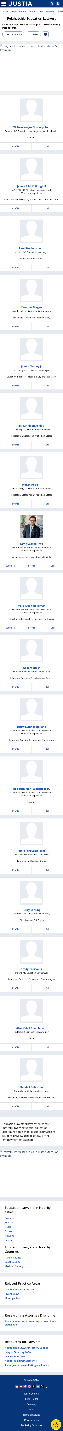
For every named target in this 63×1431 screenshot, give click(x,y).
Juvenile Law (12, 1293)
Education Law (36, 11)
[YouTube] (21, 1386)
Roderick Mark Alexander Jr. (31, 788)
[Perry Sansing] (31, 893)
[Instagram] (29, 1386)
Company (32, 1404)
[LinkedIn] (16, 1386)
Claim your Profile (15, 1356)
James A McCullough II (31, 186)
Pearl (8, 1226)
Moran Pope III (31, 484)
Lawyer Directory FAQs (18, 1352)
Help (31, 1409)
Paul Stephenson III (31, 248)
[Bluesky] (38, 1386)
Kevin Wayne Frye (31, 543)
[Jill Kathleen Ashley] (31, 408)
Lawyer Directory (18, 11)
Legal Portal (31, 1399)
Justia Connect (31, 1393)
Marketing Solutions (31, 1425)
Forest (8, 1231)
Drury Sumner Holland (31, 726)
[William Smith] (31, 650)
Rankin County (13, 1257)
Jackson (9, 1240)
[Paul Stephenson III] (31, 231)
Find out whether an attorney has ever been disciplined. (30, 1323)
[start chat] (56, 1424)
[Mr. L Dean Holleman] (31, 588)
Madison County (14, 1266)
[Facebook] (25, 1386)
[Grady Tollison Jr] (31, 952)
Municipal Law (13, 1298)
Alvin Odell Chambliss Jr (31, 1028)
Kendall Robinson (31, 1087)
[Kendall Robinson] (31, 1070)
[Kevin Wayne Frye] (31, 526)
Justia (5, 11)
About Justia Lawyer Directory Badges (26, 1347)
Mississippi (50, 11)
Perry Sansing (32, 910)
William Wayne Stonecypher (31, 127)
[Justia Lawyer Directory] (46, 1386)
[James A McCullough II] (31, 169)
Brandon (10, 1218)
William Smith (31, 667)
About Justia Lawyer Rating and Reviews (28, 1365)
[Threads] (33, 1386)
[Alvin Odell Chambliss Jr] (31, 1011)
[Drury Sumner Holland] (31, 709)
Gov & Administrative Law (19, 1289)
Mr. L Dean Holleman (31, 605)
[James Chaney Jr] (31, 349)
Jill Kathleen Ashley (31, 425)
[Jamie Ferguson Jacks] (31, 833)
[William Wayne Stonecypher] (31, 110)
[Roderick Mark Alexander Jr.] (31, 771)
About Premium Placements (21, 1360)
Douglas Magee (31, 307)
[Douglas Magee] (31, 290)
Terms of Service (31, 1415)
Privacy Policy (31, 1420)
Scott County (12, 1262)
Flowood (9, 1235)
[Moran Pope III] (31, 467)
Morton (9, 1222)
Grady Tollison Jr (31, 969)
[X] (42, 1386)
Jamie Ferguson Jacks (31, 850)
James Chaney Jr (31, 366)
